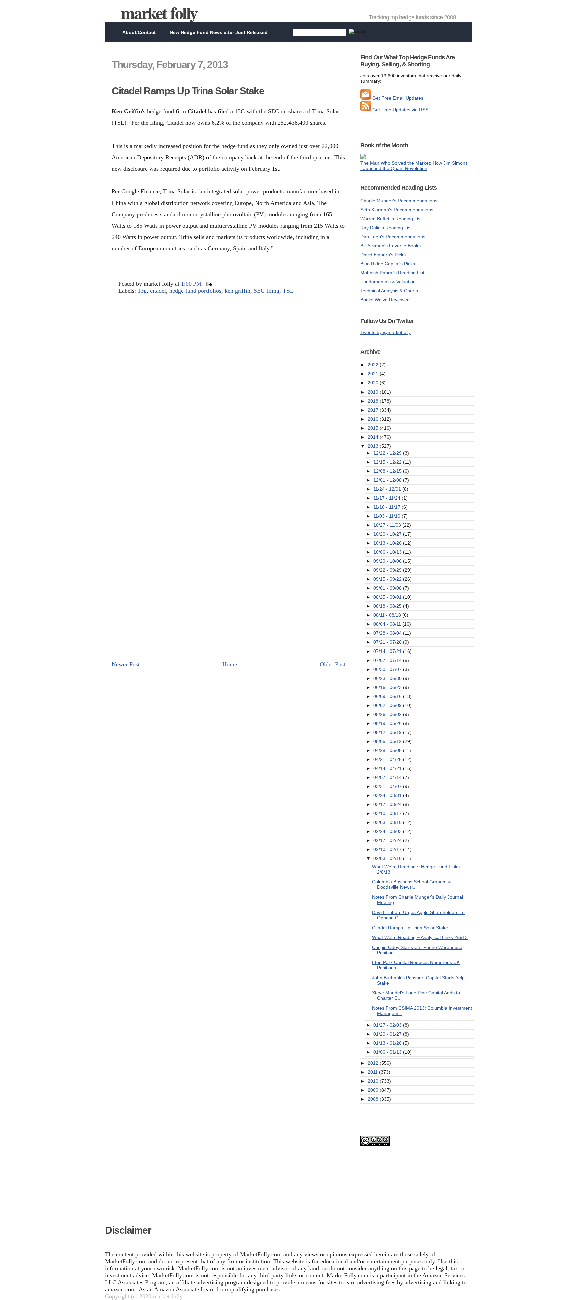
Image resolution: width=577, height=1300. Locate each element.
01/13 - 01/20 (388, 1043)
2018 (374, 401)
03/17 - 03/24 (388, 804)
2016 (374, 419)
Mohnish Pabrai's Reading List (392, 272)
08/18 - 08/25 (388, 606)
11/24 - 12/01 (387, 489)
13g (142, 290)
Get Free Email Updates (397, 98)
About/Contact (139, 32)
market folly (159, 12)
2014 (374, 437)
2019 (374, 392)
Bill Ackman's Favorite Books (390, 245)
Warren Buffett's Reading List (391, 218)
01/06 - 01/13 (388, 1052)
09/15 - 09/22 (388, 579)
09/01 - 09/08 (388, 588)
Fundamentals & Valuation (388, 281)
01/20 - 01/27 (388, 1034)
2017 (374, 410)
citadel (158, 290)
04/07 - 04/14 (388, 777)
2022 (374, 364)
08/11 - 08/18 (387, 615)
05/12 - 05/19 (388, 732)
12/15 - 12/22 (388, 462)
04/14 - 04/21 (388, 768)
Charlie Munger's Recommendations (398, 200)
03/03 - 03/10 (388, 822)
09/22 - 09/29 (388, 570)
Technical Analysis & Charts (389, 290)
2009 (374, 1090)
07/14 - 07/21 (388, 651)
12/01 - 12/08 (388, 480)
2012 (374, 1063)
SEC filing (266, 290)
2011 (373, 1072)
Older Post (332, 664)
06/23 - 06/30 (388, 678)
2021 (374, 373)
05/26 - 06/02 (388, 714)
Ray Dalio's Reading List (386, 227)
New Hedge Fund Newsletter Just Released (219, 32)
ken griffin (237, 290)
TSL (288, 290)
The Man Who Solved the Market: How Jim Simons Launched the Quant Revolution (414, 165)
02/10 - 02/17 (388, 849)
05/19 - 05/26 (388, 723)
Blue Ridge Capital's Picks (387, 263)
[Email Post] (207, 283)
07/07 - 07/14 (388, 660)
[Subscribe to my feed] (365, 109)
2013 (374, 446)
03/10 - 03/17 (388, 813)
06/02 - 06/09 (388, 705)
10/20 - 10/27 (388, 534)
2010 (374, 1081)
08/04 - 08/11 (387, 624)
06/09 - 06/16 (388, 696)
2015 (374, 428)
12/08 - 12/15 (388, 471)
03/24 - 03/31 (388, 795)
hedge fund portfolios (195, 290)
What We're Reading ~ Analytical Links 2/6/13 (420, 937)
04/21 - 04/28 (388, 759)
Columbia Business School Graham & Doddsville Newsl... (411, 884)
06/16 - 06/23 (388, 687)
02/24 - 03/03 (388, 831)
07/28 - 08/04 (388, 633)
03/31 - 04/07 (388, 786)
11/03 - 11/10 (387, 516)
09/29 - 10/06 (388, 561)
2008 (374, 1099)
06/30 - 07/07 (388, 669)
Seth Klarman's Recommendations (396, 209)
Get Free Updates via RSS (399, 109)
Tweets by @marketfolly (385, 332)
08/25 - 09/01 (388, 597)
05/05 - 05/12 (388, 741)
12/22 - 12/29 (388, 453)
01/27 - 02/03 (388, 1025)
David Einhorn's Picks (383, 254)
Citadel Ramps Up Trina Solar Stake (188, 90)
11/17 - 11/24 (387, 498)
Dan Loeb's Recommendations (392, 236)
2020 (374, 382)
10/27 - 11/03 (387, 525)
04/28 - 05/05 (388, 750)
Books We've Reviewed (385, 299)
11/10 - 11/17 (387, 507)
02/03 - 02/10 (388, 858)
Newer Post (126, 664)
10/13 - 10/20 (388, 543)
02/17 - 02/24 (388, 840)
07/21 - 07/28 (388, 642)
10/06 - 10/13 (388, 552)
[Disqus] (228, 397)
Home (229, 664)
